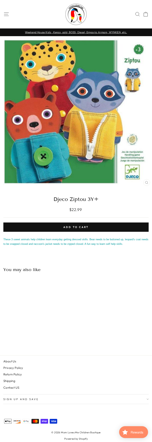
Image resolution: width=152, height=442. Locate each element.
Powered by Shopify (76, 438)
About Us (9, 361)
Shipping (9, 381)
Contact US (11, 387)
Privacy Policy (13, 368)
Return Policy (12, 374)
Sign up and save (21, 399)
